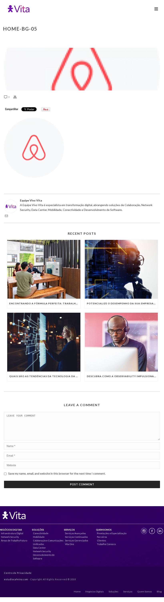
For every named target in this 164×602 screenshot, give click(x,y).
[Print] (17, 96)
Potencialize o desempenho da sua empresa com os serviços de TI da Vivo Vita (122, 303)
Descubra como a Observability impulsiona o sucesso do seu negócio (122, 376)
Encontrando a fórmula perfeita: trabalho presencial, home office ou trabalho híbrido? (44, 303)
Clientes (101, 540)
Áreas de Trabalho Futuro (14, 540)
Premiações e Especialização (111, 533)
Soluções (113, 591)
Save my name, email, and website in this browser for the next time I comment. (57, 473)
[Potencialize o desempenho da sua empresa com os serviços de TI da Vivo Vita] (121, 269)
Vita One (69, 544)
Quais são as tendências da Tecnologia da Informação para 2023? (44, 376)
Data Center (39, 547)
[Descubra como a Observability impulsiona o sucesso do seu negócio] (121, 342)
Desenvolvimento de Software (44, 557)
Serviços (127, 591)
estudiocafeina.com (16, 579)
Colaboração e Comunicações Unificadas (48, 542)
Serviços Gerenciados (76, 540)
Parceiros (102, 537)
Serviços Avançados (75, 533)
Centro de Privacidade (18, 573)
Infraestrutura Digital (12, 533)
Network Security (10, 537)
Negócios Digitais (94, 591)
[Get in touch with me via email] (6, 216)
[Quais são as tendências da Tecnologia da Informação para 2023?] (43, 342)
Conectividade (40, 533)
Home (77, 591)
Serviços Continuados (76, 537)
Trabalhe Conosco (106, 544)
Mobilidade (39, 537)
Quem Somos (144, 591)
